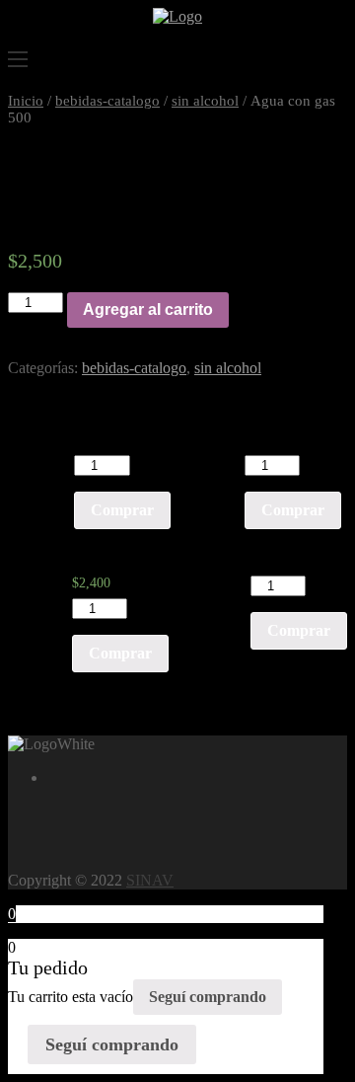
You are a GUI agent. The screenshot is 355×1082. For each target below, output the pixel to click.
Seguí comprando (207, 996)
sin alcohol (205, 101)
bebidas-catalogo (107, 101)
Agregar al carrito (148, 309)
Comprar (122, 510)
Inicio (25, 101)
